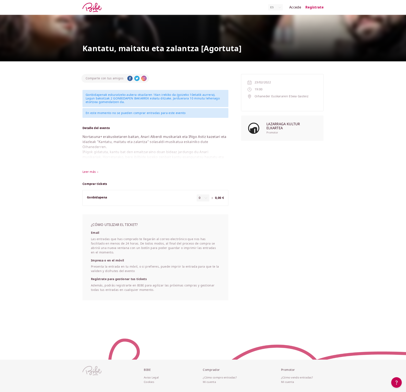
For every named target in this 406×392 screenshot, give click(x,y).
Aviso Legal (151, 377)
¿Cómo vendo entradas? (297, 377)
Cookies (149, 382)
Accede (295, 7)
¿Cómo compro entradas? (220, 377)
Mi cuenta (209, 382)
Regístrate (314, 7)
